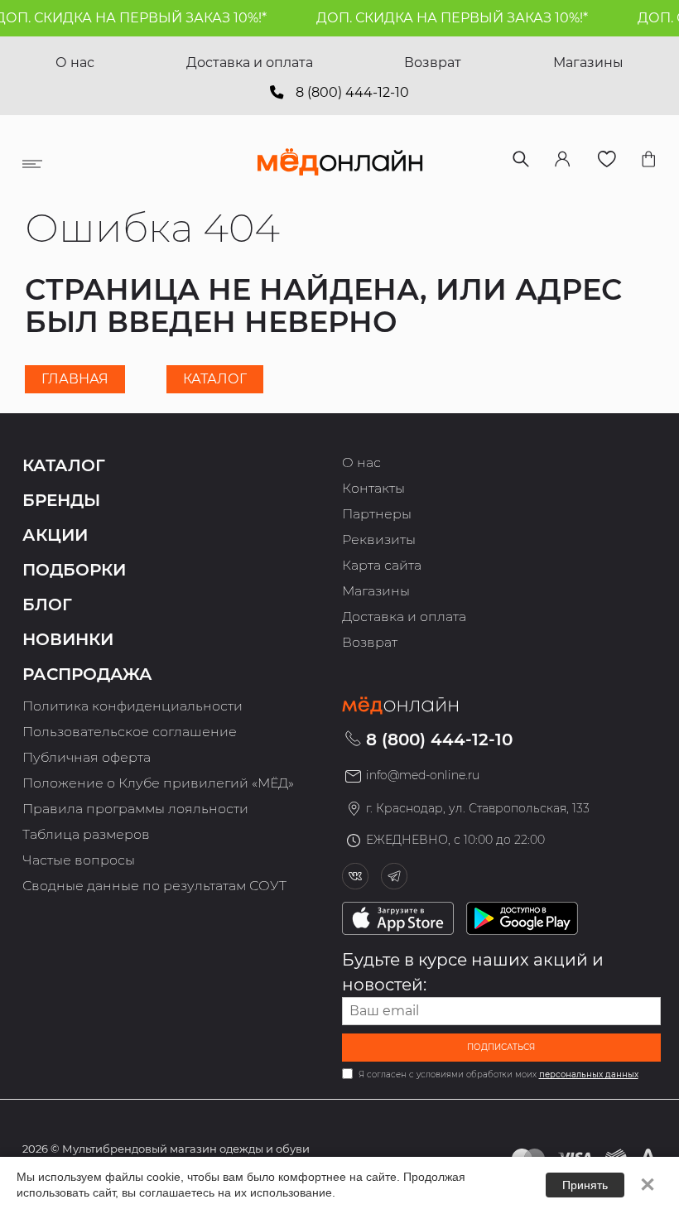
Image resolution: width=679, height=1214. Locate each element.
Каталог (215, 379)
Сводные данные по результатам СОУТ (154, 886)
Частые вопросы (78, 860)
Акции (55, 535)
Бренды (61, 500)
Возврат (432, 62)
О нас (74, 62)
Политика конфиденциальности (132, 706)
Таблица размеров (86, 834)
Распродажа (87, 674)
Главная (74, 379)
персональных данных (588, 1074)
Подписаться (501, 1047)
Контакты (373, 488)
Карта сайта (381, 565)
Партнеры (377, 514)
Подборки (74, 570)
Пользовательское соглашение (129, 731)
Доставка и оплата (249, 62)
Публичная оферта (86, 757)
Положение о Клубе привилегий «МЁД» (158, 783)
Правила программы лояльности (135, 809)
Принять (585, 1185)
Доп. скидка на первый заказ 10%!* (444, 18)
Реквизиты (379, 539)
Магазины (588, 62)
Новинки (67, 639)
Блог (47, 604)
